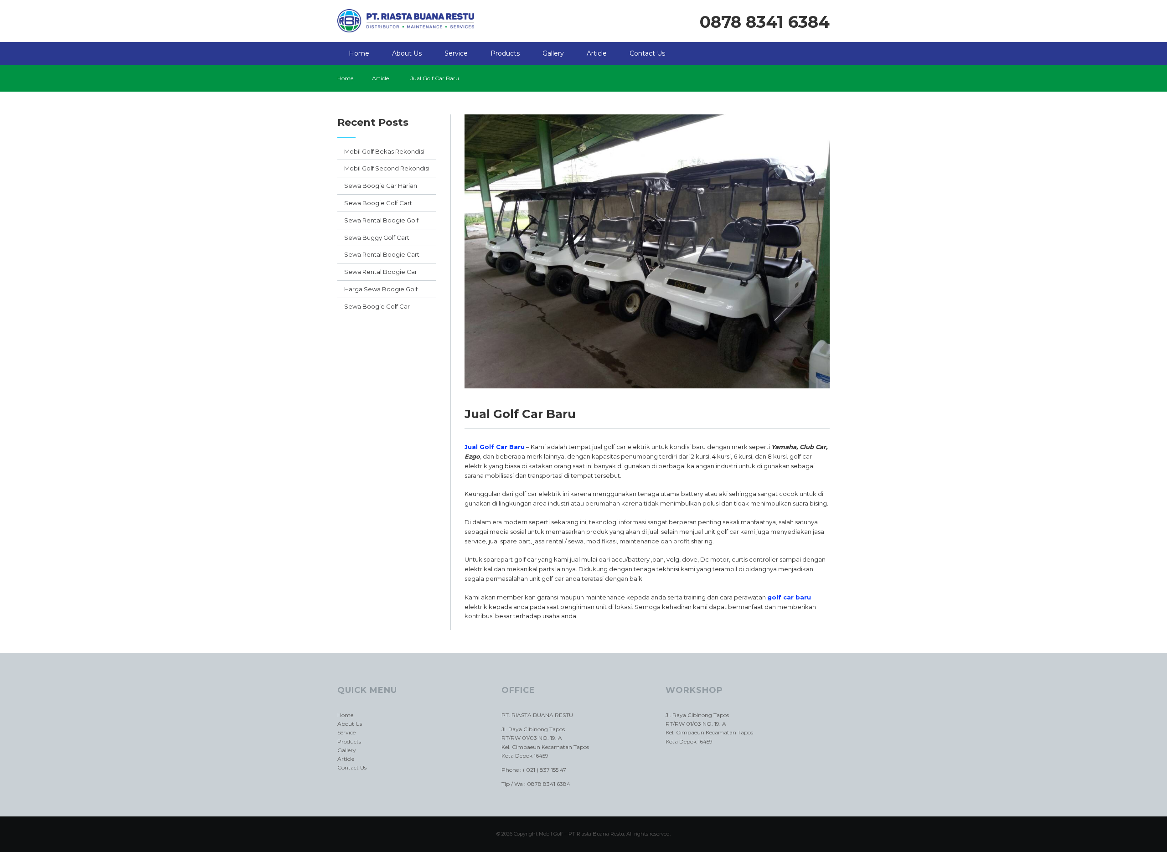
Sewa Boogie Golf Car (377, 306)
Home (359, 53)
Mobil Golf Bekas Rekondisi (384, 151)
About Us (407, 53)
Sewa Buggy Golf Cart (376, 237)
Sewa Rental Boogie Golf (381, 220)
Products (505, 53)
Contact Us (647, 53)
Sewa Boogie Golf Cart (378, 203)
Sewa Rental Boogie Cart (381, 254)
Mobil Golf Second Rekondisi (386, 168)
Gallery (553, 53)
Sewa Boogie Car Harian (380, 185)
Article (597, 53)
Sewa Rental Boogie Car (380, 271)
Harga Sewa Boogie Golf (381, 289)
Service (456, 53)
